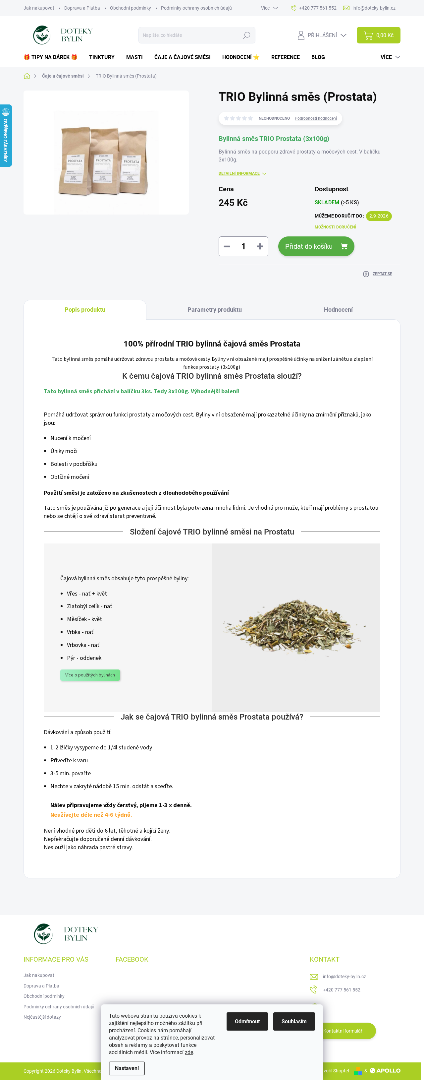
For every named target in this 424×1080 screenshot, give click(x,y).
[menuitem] (53, 57)
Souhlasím (294, 1021)
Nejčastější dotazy (42, 1017)
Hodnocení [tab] (338, 309)
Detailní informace (239, 173)
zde (189, 1052)
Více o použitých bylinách (90, 675)
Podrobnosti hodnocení (316, 118)
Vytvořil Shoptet (333, 1070)
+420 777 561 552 (341, 989)
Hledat (246, 35)
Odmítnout (247, 1021)
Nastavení (127, 1068)
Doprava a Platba (82, 8)
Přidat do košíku (309, 246)
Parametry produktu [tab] (214, 309)
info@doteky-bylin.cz (344, 976)
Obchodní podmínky (130, 8)
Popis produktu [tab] (85, 309)
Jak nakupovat (39, 8)
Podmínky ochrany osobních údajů (196, 8)
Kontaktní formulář (342, 1031)
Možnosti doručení (335, 227)
